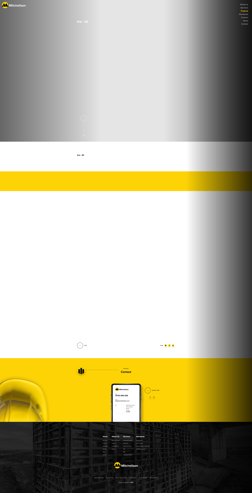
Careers (244, 17)
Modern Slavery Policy (121, 477)
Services (244, 8)
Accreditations (115, 446)
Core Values (139, 440)
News (245, 21)
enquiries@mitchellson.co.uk (122, 401)
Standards (243, 14)
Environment (139, 443)
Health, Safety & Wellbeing (142, 446)
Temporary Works (127, 455)
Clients (113, 443)
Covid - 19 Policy (143, 477)
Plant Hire (125, 443)
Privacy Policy (109, 477)
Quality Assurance (140, 449)
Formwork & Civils (127, 440)
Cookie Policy (133, 477)
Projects (244, 11)
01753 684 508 (121, 396)
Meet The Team (115, 440)
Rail (124, 449)
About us (244, 4)
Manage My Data (154, 477)
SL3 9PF (128, 411)
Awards (114, 449)
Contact (244, 24)
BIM (124, 452)
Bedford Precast (127, 446)
